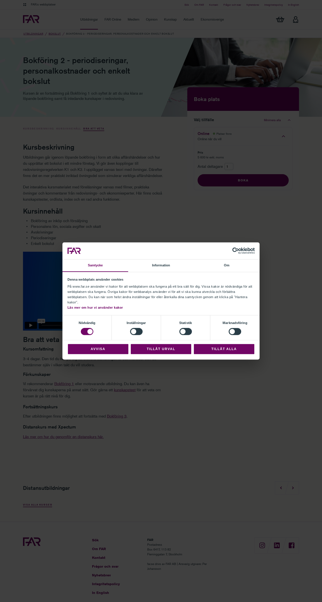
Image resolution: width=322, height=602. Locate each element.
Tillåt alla (224, 349)
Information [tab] (161, 265)
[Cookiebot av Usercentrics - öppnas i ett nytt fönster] (235, 251)
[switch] (136, 331)
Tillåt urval (161, 349)
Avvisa (98, 349)
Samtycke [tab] (95, 265)
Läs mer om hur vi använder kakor (95, 307)
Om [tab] (226, 265)
